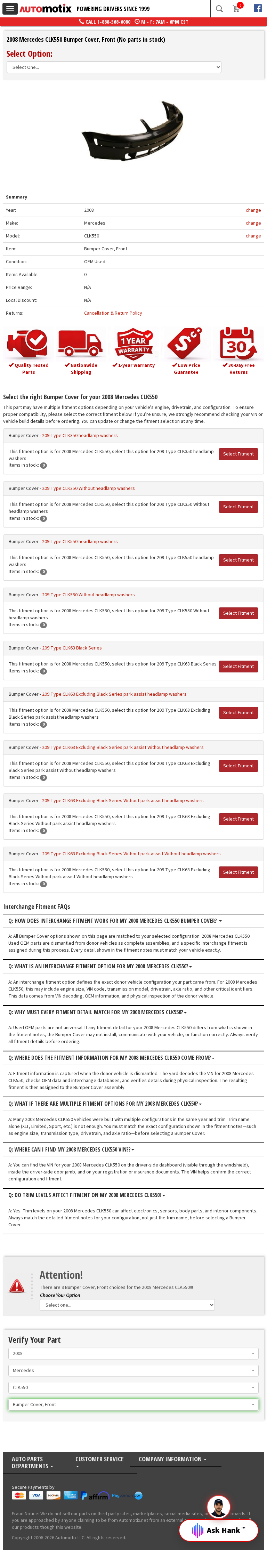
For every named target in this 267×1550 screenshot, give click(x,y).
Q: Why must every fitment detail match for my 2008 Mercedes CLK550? (95, 1012)
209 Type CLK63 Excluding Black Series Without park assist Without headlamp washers (131, 853)
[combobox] (133, 1353)
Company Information (171, 1459)
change (253, 210)
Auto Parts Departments (31, 1463)
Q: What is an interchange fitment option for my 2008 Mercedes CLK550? (98, 966)
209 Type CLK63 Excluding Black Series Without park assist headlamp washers (123, 800)
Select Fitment (238, 454)
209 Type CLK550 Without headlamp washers (88, 594)
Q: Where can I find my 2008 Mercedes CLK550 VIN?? (69, 1150)
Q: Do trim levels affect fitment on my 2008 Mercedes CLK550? (85, 1195)
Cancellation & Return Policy (113, 313)
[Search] (219, 8)
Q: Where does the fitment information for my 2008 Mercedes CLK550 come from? (109, 1058)
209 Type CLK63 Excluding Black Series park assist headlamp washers (114, 694)
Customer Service (99, 1459)
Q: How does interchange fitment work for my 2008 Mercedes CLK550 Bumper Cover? (113, 921)
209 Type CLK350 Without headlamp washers (88, 488)
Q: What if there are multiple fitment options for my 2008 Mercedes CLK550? (103, 1104)
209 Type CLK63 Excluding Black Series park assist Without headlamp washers (123, 747)
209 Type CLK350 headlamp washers (80, 435)
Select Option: (29, 53)
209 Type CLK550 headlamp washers (80, 541)
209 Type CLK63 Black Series (72, 648)
